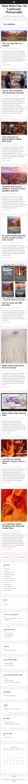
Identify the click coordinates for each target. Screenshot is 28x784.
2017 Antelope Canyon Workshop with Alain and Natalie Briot (13, 526)
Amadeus (23, 779)
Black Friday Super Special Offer (14, 414)
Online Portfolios (8, 663)
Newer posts (22, 557)
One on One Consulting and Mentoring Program (13, 91)
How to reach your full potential (12, 304)
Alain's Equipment (9, 635)
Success (16, 95)
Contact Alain (7, 637)
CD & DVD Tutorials (9, 722)
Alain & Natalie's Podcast (10, 650)
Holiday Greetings (9, 574)
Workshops (7, 590)
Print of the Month (9, 665)
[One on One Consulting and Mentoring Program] (15, 82)
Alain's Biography (8, 633)
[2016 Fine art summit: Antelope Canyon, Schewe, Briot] (15, 450)
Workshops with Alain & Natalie (12, 724)
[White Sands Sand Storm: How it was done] (15, 347)
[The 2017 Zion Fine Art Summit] (15, 38)
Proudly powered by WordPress (8, 779)
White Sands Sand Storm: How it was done (13, 366)
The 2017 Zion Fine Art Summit (12, 44)
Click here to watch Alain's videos (12, 708)
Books (5, 678)
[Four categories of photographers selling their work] (15, 130)
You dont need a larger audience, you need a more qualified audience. (13, 188)
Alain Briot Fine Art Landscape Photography (14, 9)
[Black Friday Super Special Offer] (15, 404)
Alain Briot (10, 48)
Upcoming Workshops (9, 695)
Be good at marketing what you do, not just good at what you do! (14, 237)
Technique (7, 584)
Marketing (17, 144)
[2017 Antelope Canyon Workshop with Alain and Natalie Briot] (15, 506)
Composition (17, 370)
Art (5, 570)
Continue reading (8, 65)
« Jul (4, 770)
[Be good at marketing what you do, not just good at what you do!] (15, 227)
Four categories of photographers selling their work (12, 139)
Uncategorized (8, 586)
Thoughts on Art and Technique (12, 682)
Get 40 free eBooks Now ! (10, 618)
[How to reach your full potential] (15, 282)
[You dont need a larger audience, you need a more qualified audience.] (15, 177)
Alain (6, 568)
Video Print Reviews (10, 588)
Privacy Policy (7, 737)
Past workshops (16, 48)
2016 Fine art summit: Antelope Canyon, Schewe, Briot (13, 461)
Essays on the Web (9, 680)
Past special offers (20, 418)
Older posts (5, 557)
